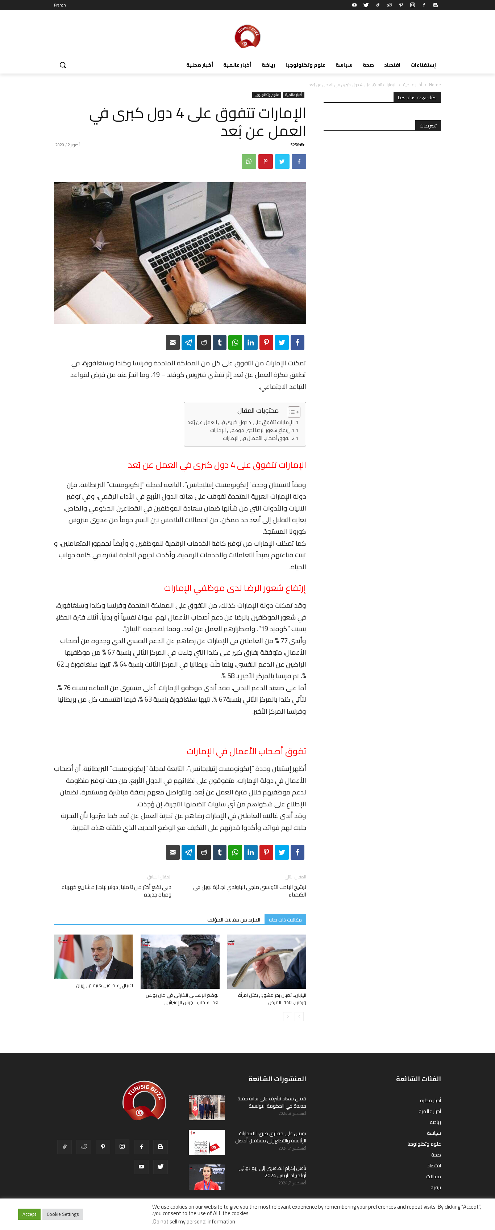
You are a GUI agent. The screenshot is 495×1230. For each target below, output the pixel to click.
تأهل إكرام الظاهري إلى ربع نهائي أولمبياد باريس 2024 (272, 1171)
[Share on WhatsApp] (235, 342)
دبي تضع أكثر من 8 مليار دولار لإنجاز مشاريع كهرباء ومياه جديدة (116, 890)
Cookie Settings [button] (63, 1214)
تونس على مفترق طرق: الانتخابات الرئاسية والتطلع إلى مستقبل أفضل (270, 1137)
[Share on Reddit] (204, 342)
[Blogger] (435, 5)
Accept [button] (29, 1214)
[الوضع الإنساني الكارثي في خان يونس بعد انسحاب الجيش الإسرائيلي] (180, 962)
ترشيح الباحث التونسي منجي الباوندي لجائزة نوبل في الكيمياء (249, 890)
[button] (62, 65)
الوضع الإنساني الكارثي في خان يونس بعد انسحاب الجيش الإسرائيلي (183, 999)
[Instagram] (412, 5)
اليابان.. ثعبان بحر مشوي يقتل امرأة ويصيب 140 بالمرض (272, 999)
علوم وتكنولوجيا (266, 95)
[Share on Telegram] (188, 342)
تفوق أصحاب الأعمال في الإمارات (256, 438)
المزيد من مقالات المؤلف (233, 919)
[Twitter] (366, 5)
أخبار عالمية (412, 84)
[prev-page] (299, 1016)
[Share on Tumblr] (219, 342)
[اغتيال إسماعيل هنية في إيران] (93, 957)
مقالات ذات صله (285, 919)
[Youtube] (354, 5)
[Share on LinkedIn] (251, 342)
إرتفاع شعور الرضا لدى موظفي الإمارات (250, 431)
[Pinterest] (400, 5)
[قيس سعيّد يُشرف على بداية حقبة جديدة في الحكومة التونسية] (207, 1107)
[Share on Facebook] (297, 342)
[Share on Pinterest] (266, 342)
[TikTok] (377, 5)
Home (435, 84)
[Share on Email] (173, 342)
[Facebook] (424, 5)
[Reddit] (389, 5)
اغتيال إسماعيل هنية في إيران (104, 985)
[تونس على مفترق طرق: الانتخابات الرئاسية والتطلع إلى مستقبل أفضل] (207, 1142)
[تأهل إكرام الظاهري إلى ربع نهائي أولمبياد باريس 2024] (207, 1177)
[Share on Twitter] (282, 342)
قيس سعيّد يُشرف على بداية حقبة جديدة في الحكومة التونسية (271, 1102)
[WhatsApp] (249, 161)
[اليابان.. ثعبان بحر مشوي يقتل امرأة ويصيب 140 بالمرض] (266, 962)
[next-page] (287, 1016)
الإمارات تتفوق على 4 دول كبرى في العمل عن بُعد (241, 422)
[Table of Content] (294, 412)
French (60, 5)
